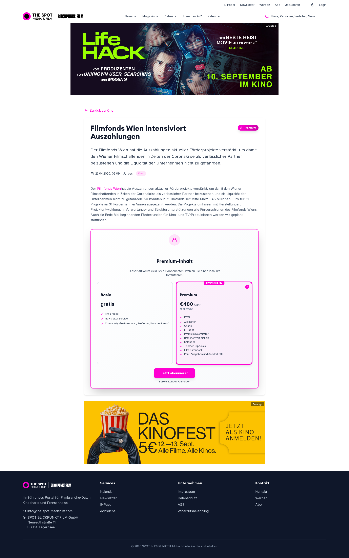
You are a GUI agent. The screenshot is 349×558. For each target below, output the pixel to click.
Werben (264, 4)
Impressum (186, 492)
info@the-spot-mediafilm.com (50, 511)
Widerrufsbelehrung (193, 511)
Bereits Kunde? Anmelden (174, 381)
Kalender (214, 16)
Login (322, 4)
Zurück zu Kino (102, 110)
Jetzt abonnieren (174, 373)
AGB (181, 505)
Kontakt (261, 492)
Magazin (148, 16)
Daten (168, 16)
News (129, 16)
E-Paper (229, 4)
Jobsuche (108, 511)
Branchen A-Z (192, 16)
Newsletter (247, 4)
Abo (277, 4)
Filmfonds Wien (109, 188)
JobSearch (292, 4)
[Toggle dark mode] (313, 5)
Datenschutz (187, 498)
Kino (141, 173)
